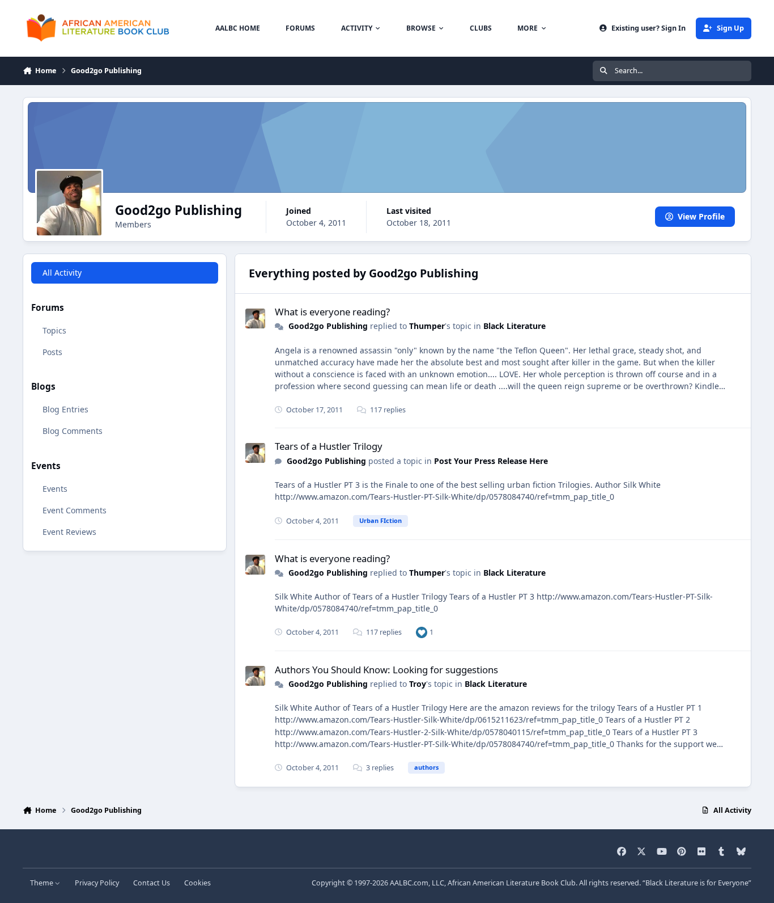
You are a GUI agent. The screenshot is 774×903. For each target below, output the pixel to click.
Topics (54, 329)
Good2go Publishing (328, 325)
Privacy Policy (97, 883)
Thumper (427, 325)
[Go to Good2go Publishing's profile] (255, 318)
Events (54, 488)
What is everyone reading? (332, 311)
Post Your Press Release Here (491, 460)
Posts (52, 351)
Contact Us (151, 883)
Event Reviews (69, 531)
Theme (42, 883)
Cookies (197, 883)
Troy (417, 683)
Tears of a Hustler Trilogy (328, 446)
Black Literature (514, 325)
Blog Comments (72, 430)
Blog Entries (65, 409)
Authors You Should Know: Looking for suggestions (386, 669)
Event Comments (74, 510)
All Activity (62, 272)
